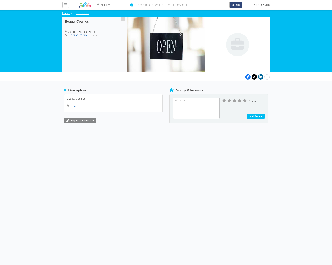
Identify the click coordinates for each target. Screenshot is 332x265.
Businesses (82, 13)
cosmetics (75, 106)
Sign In (258, 5)
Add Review (255, 116)
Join (267, 5)
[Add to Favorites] (123, 19)
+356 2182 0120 (78, 35)
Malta (103, 5)
